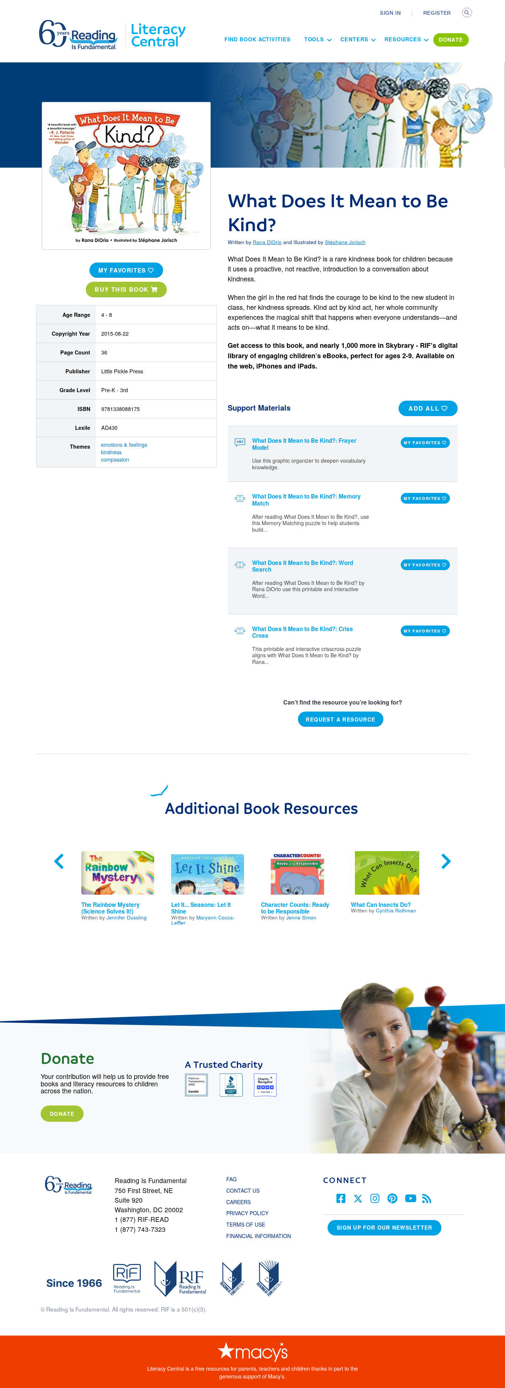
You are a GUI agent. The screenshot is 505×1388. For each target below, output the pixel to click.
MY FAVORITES (123, 270)
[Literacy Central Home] (158, 23)
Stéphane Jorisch (345, 242)
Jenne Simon (301, 917)
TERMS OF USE (249, 1224)
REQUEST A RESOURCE (340, 719)
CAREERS (238, 1202)
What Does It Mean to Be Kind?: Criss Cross (302, 632)
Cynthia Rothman (396, 910)
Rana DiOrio (267, 242)
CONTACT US (245, 1190)
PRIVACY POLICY (247, 1213)
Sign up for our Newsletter (384, 1227)
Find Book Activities (257, 39)
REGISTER (437, 12)
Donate (62, 1113)
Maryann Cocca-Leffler (203, 920)
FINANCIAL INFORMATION (258, 1236)
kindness (111, 452)
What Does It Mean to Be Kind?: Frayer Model (304, 444)
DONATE (451, 39)
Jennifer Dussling (126, 917)
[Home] (83, 23)
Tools (314, 39)
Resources (402, 39)
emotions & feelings (124, 444)
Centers (354, 39)
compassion (115, 459)
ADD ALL (425, 408)
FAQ (231, 1179)
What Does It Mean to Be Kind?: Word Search (302, 566)
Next (446, 861)
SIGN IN (390, 12)
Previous (59, 861)
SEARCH (467, 13)
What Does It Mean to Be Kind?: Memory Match (306, 499)
